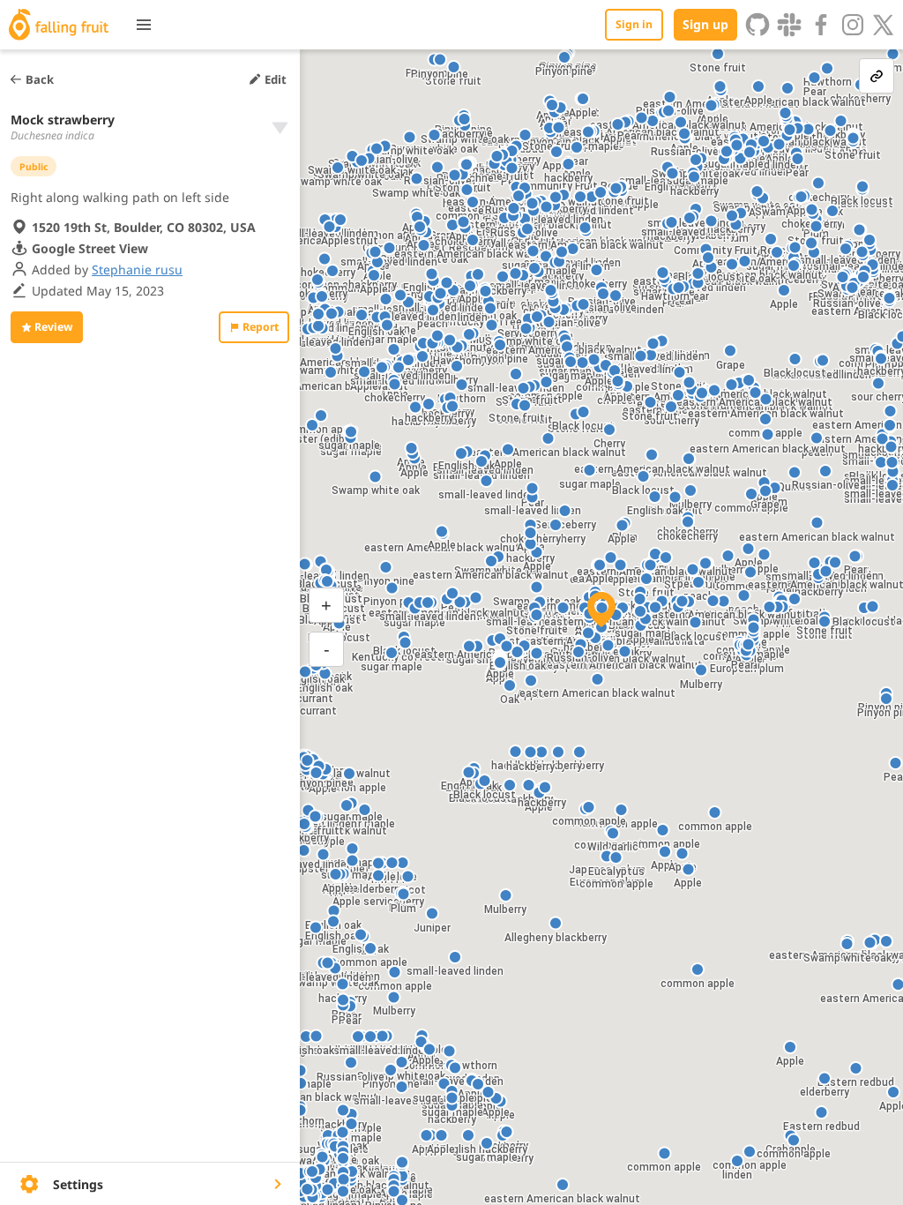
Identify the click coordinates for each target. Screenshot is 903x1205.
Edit (276, 79)
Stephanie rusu (137, 269)
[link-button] (876, 76)
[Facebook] (821, 24)
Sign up (705, 24)
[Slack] (789, 24)
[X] (884, 24)
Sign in (634, 24)
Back (40, 79)
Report (261, 326)
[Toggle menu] (143, 24)
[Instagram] (853, 24)
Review (53, 326)
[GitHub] (757, 24)
